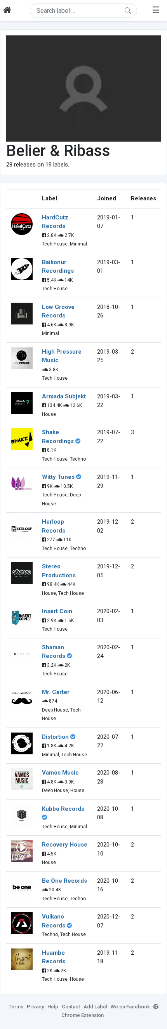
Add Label (95, 1007)
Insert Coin (57, 611)
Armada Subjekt (64, 396)
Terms (16, 1007)
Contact (71, 1007)
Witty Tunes (58, 476)
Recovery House (64, 844)
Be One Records (64, 880)
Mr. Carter (56, 692)
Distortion (55, 736)
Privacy (35, 1007)
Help (52, 1007)
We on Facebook (130, 1007)
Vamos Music (60, 772)
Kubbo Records (63, 808)
